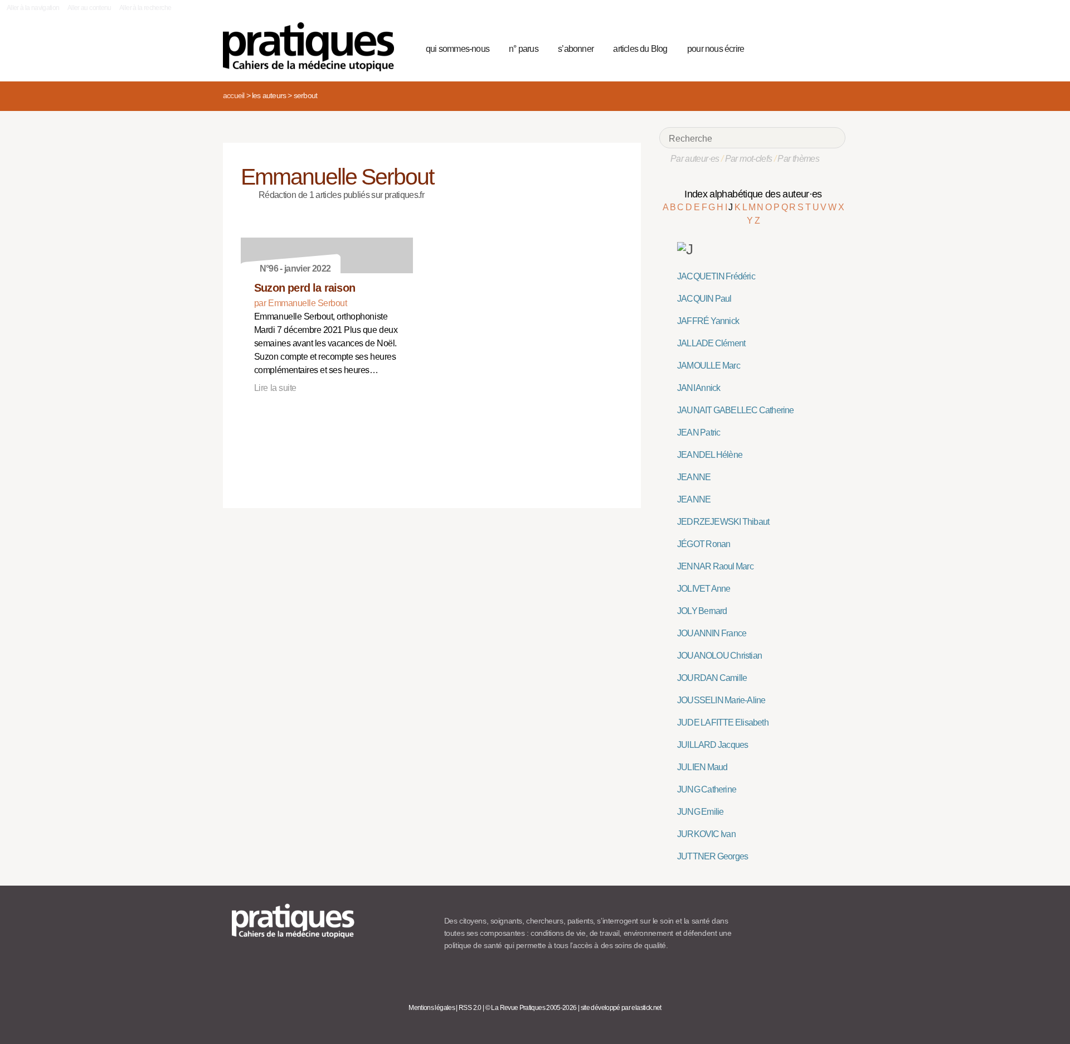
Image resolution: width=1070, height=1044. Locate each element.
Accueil (233, 95)
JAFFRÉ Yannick (708, 321)
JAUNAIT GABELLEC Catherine (735, 410)
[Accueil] (313, 46)
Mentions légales (431, 1008)
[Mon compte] (815, 47)
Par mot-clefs (748, 158)
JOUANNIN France (711, 633)
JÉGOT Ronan (703, 544)
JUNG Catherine (706, 789)
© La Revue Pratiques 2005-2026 (531, 1008)
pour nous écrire (715, 49)
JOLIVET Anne (704, 588)
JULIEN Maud (702, 767)
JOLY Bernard (702, 611)
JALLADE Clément (711, 343)
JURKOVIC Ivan (706, 834)
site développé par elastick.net (621, 1008)
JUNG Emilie (700, 811)
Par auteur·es (694, 158)
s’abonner (576, 49)
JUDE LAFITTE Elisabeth (723, 722)
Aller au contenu (89, 8)
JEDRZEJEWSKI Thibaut (723, 521)
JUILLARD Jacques (712, 745)
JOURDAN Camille (712, 678)
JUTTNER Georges (712, 856)
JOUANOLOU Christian (719, 655)
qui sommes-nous (457, 49)
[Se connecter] (833, 47)
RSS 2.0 (470, 1008)
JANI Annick (698, 388)
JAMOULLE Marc (708, 365)
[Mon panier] (795, 47)
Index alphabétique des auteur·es (753, 194)
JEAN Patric (698, 432)
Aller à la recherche (145, 8)
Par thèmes (798, 158)
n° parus (523, 49)
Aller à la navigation (33, 8)
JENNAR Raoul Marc (715, 566)
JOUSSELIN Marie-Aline (721, 700)
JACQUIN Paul (704, 298)
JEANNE (694, 477)
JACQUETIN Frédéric (716, 276)
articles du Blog (640, 49)
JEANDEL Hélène (709, 455)
